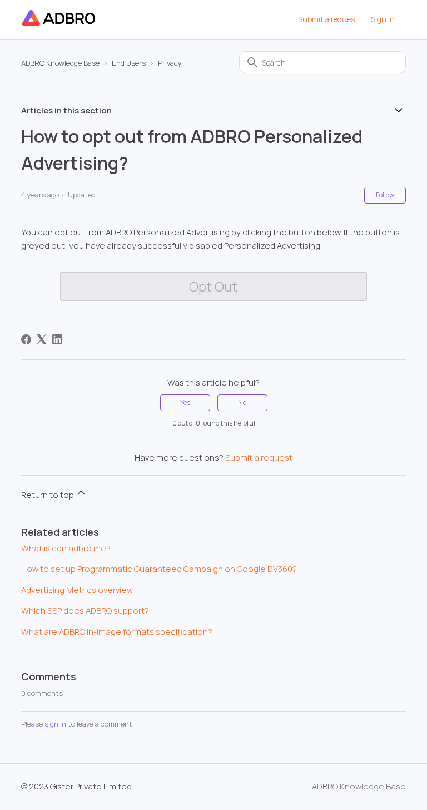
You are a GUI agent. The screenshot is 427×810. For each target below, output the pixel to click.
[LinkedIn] (57, 339)
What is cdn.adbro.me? (66, 548)
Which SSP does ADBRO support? (85, 610)
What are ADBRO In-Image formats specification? (116, 632)
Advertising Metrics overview (77, 590)
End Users (129, 63)
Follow (385, 195)
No (242, 402)
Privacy (170, 63)
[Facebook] (26, 339)
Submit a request (328, 19)
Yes (185, 402)
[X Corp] (42, 339)
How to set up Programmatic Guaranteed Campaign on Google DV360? (159, 569)
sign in (55, 724)
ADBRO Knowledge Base (60, 63)
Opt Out (213, 286)
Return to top (48, 495)
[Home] (59, 25)
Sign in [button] (383, 19)
